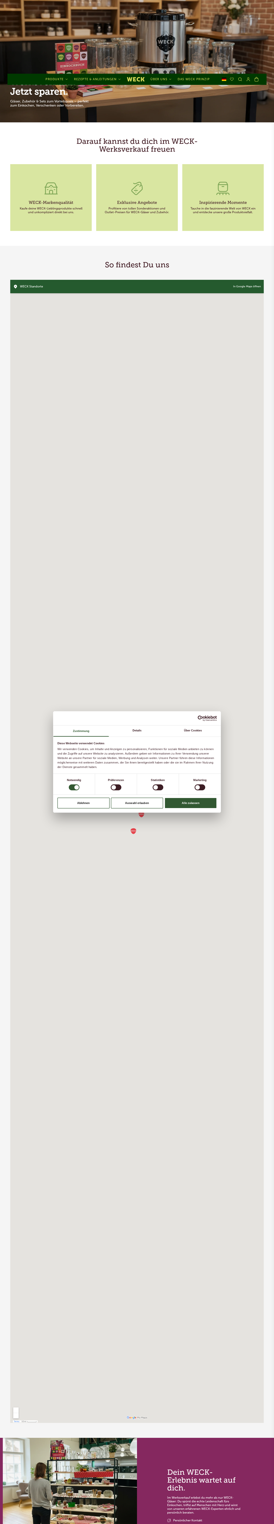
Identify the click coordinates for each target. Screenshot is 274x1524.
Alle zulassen (190, 803)
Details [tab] (137, 730)
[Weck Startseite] (136, 79)
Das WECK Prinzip (194, 79)
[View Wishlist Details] (231, 79)
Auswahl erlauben (137, 803)
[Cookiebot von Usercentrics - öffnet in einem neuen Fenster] (200, 718)
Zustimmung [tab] (81, 731)
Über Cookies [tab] (193, 730)
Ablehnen (83, 803)
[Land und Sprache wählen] (224, 79)
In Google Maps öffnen (247, 286)
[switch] (116, 787)
